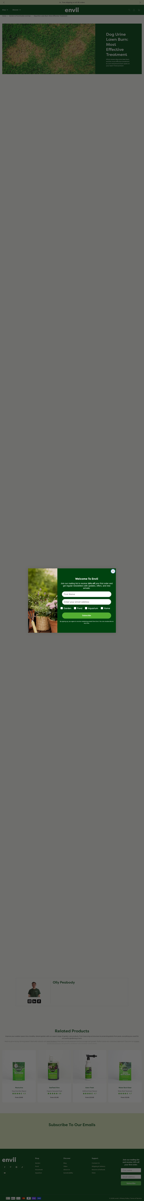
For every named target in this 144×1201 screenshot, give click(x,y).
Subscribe (86, 615)
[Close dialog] (113, 571)
